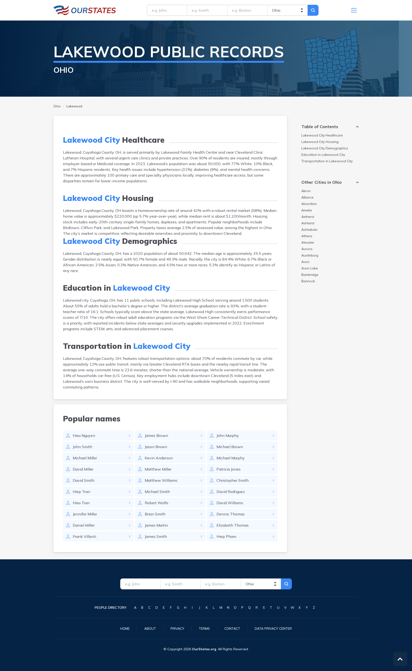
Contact (232, 628)
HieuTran (81, 502)
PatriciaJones (228, 469)
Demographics (324, 148)
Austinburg (309, 255)
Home (125, 628)
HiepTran (81, 491)
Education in (323, 154)
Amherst (307, 217)
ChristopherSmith (232, 480)
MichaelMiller (85, 458)
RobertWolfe (156, 502)
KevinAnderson (159, 458)
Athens (306, 236)
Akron (306, 191)
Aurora (306, 249)
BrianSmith (155, 514)
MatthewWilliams (161, 480)
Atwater (307, 242)
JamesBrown (156, 435)
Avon (305, 262)
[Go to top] (400, 659)
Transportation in (327, 161)
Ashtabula (309, 229)
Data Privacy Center (273, 628)
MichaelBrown (229, 446)
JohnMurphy (227, 435)
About (150, 628)
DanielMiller (84, 525)
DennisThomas (230, 514)
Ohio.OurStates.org (84, 10)
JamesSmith (156, 536)
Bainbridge (309, 275)
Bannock (308, 281)
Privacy (177, 628)
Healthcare (322, 135)
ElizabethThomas (232, 525)
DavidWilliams (229, 502)
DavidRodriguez (230, 491)
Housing (320, 142)
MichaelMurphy (230, 458)
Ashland (307, 223)
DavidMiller (83, 469)
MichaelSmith (157, 491)
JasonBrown (156, 446)
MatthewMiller (158, 469)
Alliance (307, 197)
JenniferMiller (85, 514)
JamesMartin (156, 525)
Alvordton (309, 204)
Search (313, 10)
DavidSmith (83, 480)
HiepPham (226, 536)
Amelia (306, 210)
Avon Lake (309, 268)
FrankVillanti (84, 536)
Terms (204, 628)
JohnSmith (82, 446)
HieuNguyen (84, 435)
